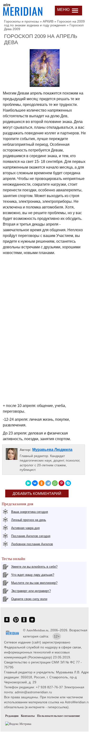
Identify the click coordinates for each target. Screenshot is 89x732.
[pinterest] (15, 622)
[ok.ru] (24, 622)
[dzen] (32, 622)
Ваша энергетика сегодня (29, 512)
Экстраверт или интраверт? (31, 591)
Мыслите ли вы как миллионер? (34, 583)
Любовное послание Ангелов (32, 544)
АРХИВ (48, 21)
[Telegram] (48, 483)
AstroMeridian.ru (37, 630)
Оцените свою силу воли (29, 599)
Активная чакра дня (25, 528)
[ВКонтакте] (35, 483)
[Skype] (68, 483)
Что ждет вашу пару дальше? (32, 574)
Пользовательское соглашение (58, 716)
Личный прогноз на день (28, 520)
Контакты (28, 716)
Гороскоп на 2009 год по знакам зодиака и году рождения (44, 23)
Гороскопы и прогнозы (21, 21)
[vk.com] (6, 622)
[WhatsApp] (55, 483)
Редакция (12, 716)
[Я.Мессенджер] (28, 483)
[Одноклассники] (41, 483)
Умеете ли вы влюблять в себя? (34, 566)
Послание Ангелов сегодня (30, 536)
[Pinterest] (61, 483)
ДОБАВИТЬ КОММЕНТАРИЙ (37, 493)
